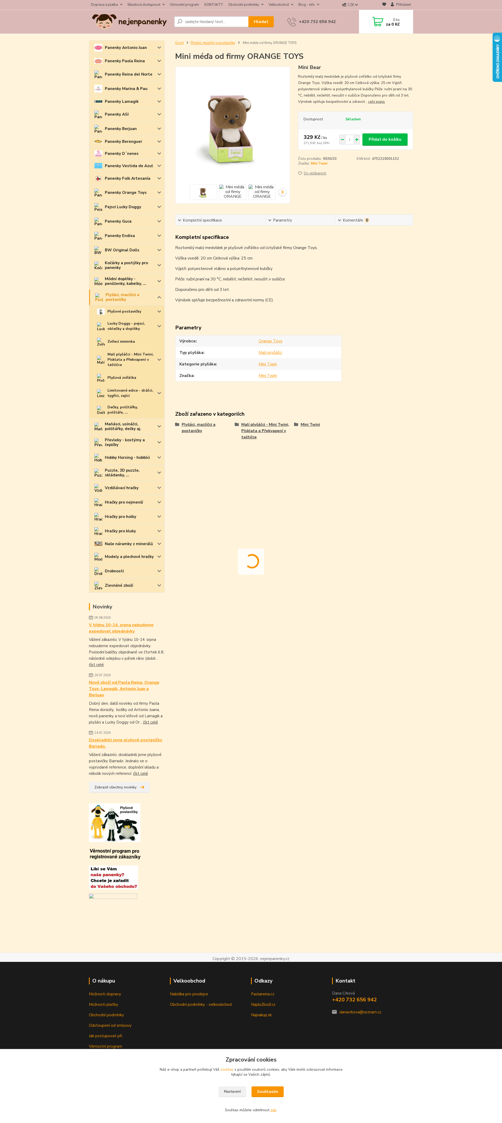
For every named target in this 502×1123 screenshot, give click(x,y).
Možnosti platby (103, 1004)
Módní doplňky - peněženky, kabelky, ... (125, 281)
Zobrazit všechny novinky (115, 787)
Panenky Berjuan (121, 128)
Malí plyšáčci (270, 352)
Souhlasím (267, 1091)
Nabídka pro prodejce (189, 994)
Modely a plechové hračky (129, 556)
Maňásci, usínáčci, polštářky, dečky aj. (123, 426)
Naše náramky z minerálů (129, 543)
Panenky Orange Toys (126, 192)
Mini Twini (319, 163)
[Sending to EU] (113, 898)
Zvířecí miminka (121, 341)
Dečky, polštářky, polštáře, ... (122, 410)
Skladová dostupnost (143, 4)
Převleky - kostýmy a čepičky (125, 442)
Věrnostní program (184, 4)
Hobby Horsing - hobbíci (127, 457)
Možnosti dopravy (105, 994)
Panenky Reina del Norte (128, 74)
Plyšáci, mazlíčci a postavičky (122, 297)
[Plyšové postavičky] (114, 822)
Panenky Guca (118, 221)
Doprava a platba (104, 4)
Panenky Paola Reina (125, 61)
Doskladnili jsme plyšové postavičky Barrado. (125, 743)
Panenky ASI (117, 114)
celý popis (376, 101)
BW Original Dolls (122, 250)
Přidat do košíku (385, 139)
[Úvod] (129, 21)
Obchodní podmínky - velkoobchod (201, 1004)
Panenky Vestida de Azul (129, 165)
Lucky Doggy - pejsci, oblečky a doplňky (126, 326)
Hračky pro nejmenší (124, 502)
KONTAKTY (213, 4)
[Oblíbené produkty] (384, 5)
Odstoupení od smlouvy (110, 1025)
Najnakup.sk (261, 1015)
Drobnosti (114, 571)
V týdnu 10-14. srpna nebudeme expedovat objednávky (121, 628)
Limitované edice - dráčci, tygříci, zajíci (130, 393)
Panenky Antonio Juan (126, 47)
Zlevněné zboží (119, 585)
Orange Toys (270, 341)
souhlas (226, 1069)
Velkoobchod (279, 4)
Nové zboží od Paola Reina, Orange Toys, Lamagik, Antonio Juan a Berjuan (124, 689)
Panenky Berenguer (123, 141)
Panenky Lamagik (122, 101)
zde (273, 1110)
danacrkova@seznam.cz (360, 1012)
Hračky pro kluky (120, 531)
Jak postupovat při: (106, 1036)
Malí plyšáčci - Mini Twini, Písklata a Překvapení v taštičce (130, 359)
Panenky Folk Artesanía (127, 178)
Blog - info (306, 4)
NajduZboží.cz (263, 1004)
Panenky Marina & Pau (126, 88)
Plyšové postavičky (124, 311)
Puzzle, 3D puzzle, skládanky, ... (122, 473)
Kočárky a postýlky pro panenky (126, 265)
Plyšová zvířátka (121, 377)
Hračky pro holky (120, 516)
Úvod (179, 43)
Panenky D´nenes (122, 153)
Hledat (261, 22)
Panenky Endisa (120, 235)
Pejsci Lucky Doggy (123, 207)
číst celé (96, 664)
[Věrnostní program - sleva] (115, 853)
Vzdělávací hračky (122, 487)
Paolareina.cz (262, 994)
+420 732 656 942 (317, 22)
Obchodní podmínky (243, 4)
